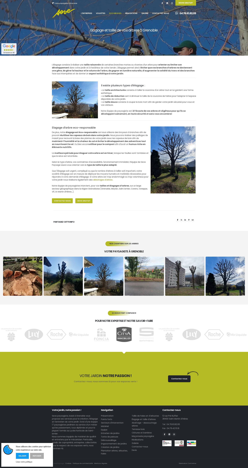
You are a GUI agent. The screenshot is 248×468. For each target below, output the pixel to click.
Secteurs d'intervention (112, 422)
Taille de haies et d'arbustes (145, 415)
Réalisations (131, 13)
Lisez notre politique (24, 462)
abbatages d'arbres (103, 179)
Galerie (144, 13)
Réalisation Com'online (187, 463)
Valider (22, 456)
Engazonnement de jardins (114, 443)
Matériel (105, 426)
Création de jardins (110, 447)
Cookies (68, 463)
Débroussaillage (108, 440)
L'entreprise (86, 13)
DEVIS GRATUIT (186, 3)
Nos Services (115, 13)
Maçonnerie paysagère (143, 436)
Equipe (104, 429)
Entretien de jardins (110, 433)
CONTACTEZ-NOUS (62, 201)
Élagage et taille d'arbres (144, 419)
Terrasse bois (138, 429)
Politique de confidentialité (83, 463)
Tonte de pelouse (109, 436)
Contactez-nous (160, 13)
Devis (134, 450)
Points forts (106, 419)
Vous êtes (100, 13)
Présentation (107, 415)
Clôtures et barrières (142, 432)
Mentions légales (100, 463)
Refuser (37, 456)
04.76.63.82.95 (187, 13)
